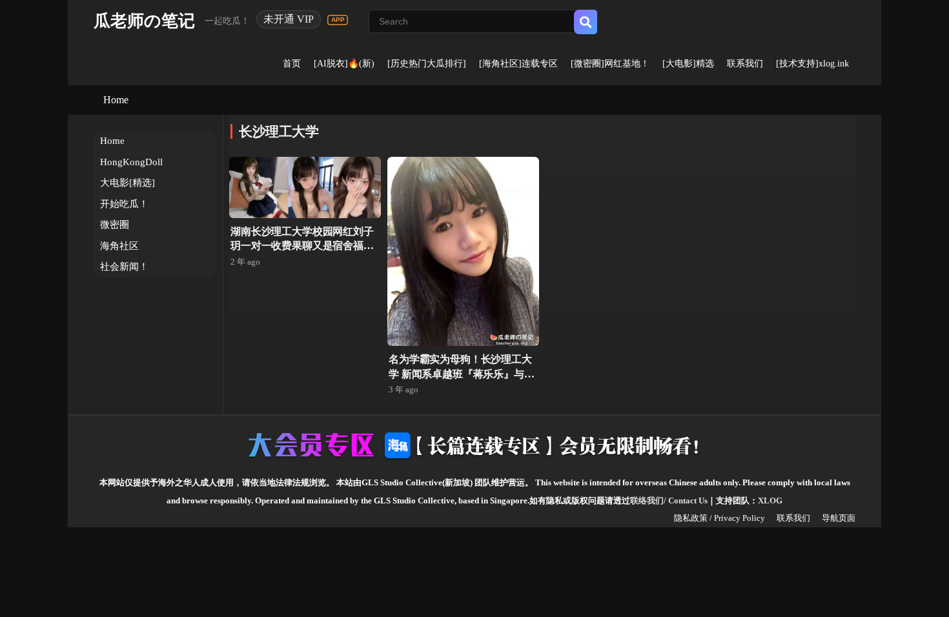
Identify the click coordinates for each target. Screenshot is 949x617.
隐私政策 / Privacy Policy (719, 518)
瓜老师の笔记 (144, 21)
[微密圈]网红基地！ (610, 63)
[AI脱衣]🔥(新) (344, 63)
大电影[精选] (127, 182)
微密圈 (114, 224)
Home (115, 99)
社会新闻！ (124, 266)
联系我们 (745, 63)
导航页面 (838, 518)
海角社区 (119, 246)
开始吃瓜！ (124, 204)
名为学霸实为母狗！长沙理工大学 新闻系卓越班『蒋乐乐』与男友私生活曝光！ (462, 373)
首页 (292, 63)
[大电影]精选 (688, 63)
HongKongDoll (131, 162)
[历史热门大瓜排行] (426, 63)
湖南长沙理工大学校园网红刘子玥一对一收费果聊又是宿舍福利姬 (302, 246)
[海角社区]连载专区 (518, 63)
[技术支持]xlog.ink (812, 63)
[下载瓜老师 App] (337, 20)
